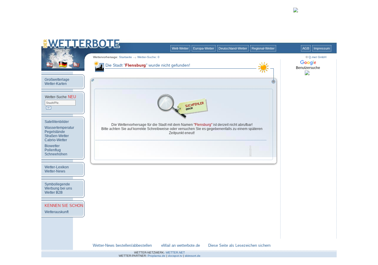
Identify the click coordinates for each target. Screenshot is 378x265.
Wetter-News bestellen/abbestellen (122, 245)
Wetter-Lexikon (57, 167)
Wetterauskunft (57, 212)
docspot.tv (175, 255)
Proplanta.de (156, 255)
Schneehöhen (56, 154)
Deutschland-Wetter (233, 48)
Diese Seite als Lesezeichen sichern (239, 245)
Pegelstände (55, 132)
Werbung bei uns (58, 188)
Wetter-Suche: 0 (148, 57)
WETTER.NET (175, 252)
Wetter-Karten (56, 84)
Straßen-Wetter (57, 136)
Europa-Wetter (203, 48)
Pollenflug (53, 150)
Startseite (125, 57)
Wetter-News (55, 171)
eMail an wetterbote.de (180, 245)
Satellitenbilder (57, 122)
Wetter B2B (54, 192)
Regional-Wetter (263, 48)
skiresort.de (193, 255)
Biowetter (52, 146)
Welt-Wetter (180, 48)
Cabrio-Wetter (56, 140)
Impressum (322, 48)
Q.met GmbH (317, 57)
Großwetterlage (57, 80)
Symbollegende (57, 184)
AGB (305, 48)
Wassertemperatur (59, 128)
